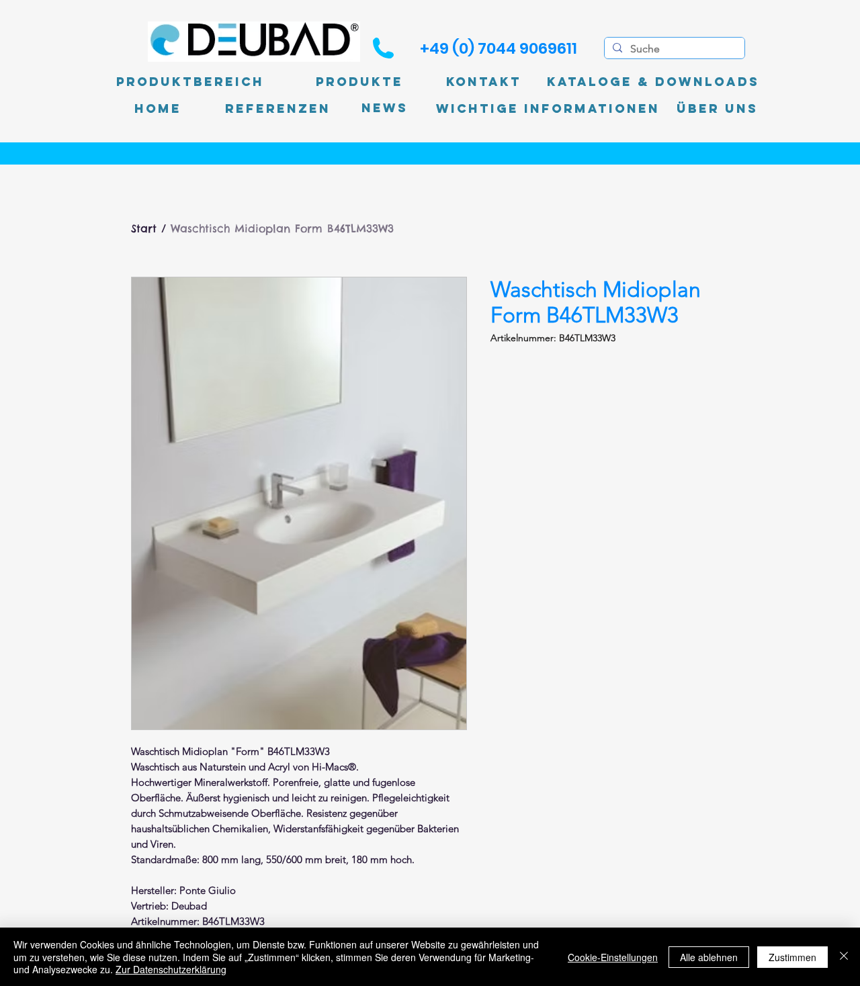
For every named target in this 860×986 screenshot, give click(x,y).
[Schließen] (844, 956)
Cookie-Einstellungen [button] (613, 957)
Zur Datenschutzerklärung (171, 969)
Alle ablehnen (709, 957)
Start (144, 228)
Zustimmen (792, 957)
